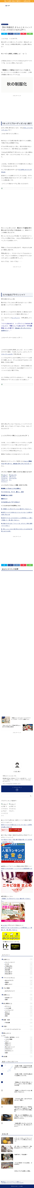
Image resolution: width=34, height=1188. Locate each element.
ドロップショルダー (7, 354)
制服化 (18, 982)
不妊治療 (18, 1022)
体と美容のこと (17, 1003)
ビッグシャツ (16, 317)
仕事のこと (17, 994)
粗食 (18, 1015)
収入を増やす (18, 968)
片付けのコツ (18, 1048)
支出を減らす (18, 971)
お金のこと (17, 959)
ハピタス (4, 925)
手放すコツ (18, 1045)
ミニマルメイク (18, 1010)
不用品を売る (18, 966)
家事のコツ (18, 1043)
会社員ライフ (18, 997)
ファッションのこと (17, 977)
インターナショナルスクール (18, 1029)
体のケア (18, 1012)
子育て (17, 1026)
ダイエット (18, 1006)
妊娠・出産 (17, 1019)
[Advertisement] (24, 12)
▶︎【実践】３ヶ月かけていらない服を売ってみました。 (16, 509)
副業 (18, 999)
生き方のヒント (18, 1050)
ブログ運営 (17, 988)
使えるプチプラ (5, 24)
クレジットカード (18, 962)
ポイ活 (18, 964)
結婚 (18, 1052)
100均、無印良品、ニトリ (18, 1037)
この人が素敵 (18, 1039)
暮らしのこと (7, 1033)
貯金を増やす (18, 973)
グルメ (18, 1041)
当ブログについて (18, 991)
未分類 (17, 1056)
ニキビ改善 (18, 1008)
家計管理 (18, 970)
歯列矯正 (18, 1014)
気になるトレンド (18, 1047)
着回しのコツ (18, 984)
